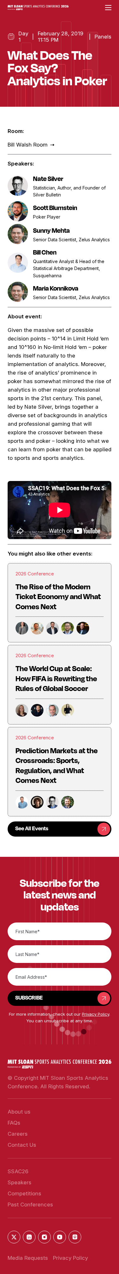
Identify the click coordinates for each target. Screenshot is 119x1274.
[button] (38, 7)
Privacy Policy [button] (95, 1014)
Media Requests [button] (28, 1258)
